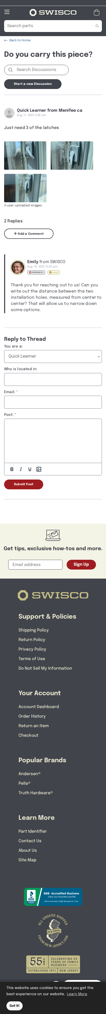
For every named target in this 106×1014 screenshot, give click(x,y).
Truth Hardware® (36, 793)
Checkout (28, 735)
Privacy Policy (32, 649)
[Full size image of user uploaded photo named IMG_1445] (25, 188)
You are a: (13, 346)
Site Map (27, 860)
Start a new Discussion (33, 84)
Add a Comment (30, 234)
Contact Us (30, 841)
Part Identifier (33, 831)
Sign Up (81, 564)
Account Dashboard (39, 707)
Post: (8, 415)
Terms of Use (32, 659)
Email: (9, 392)
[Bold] (11, 469)
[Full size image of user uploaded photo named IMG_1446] (72, 155)
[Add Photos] (38, 469)
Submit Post (23, 484)
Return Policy (32, 640)
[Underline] (29, 469)
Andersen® (30, 774)
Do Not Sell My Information (45, 668)
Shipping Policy (34, 630)
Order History (32, 716)
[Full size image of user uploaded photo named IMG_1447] (25, 155)
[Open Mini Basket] (97, 12)
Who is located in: (21, 369)
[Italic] (20, 469)
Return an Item (34, 726)
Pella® (25, 783)
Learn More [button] (77, 994)
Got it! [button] (15, 1006)
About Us (28, 850)
